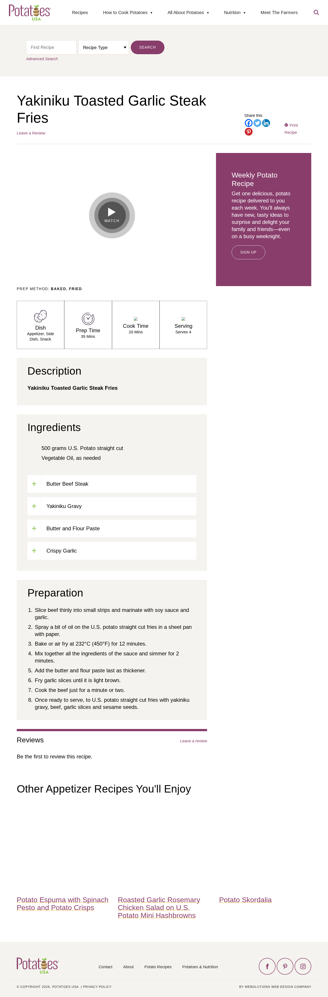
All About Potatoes (186, 12)
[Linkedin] (266, 123)
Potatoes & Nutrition (200, 967)
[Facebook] (249, 123)
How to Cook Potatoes (125, 12)
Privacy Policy (97, 987)
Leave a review (193, 741)
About (128, 967)
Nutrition (232, 12)
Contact (105, 967)
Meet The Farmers (279, 12)
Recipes (80, 12)
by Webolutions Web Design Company (275, 987)
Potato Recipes (158, 967)
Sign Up (248, 252)
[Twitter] (257, 123)
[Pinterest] (249, 132)
